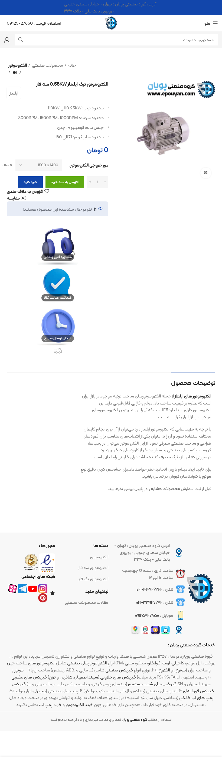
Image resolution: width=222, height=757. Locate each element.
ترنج (52, 677)
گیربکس (19, 683)
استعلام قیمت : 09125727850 (34, 23)
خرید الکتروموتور (79, 704)
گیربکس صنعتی (119, 670)
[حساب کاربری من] (6, 39)
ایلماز (13, 93)
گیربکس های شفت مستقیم (152, 683)
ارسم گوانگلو (159, 663)
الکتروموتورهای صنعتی (87, 663)
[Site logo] (111, 23)
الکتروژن (163, 670)
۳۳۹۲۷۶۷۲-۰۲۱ (149, 602)
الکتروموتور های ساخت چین (31, 663)
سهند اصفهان (86, 677)
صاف (5, 165)
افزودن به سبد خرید (65, 182)
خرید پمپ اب (50, 704)
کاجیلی (178, 663)
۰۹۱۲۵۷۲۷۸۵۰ (147, 615)
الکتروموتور (17, 65)
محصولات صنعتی (47, 65)
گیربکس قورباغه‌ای (198, 690)
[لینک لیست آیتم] (84, 556)
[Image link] (200, 588)
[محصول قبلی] (20, 72)
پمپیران (39, 690)
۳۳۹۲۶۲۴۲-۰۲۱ (149, 589)
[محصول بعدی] (9, 72)
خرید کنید (30, 182)
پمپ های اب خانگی (196, 697)
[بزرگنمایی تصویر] (205, 173)
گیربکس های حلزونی (118, 677)
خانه (71, 65)
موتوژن (180, 670)
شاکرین (66, 677)
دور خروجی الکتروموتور (89, 165)
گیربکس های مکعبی (29, 677)
